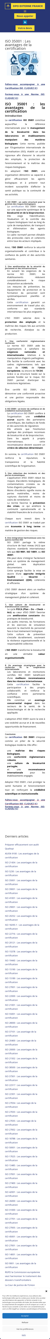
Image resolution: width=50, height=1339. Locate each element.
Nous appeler (25, 16)
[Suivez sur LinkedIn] (25, 22)
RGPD (24, 1335)
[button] (46, 1291)
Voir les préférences (25, 1329)
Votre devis (25, 28)
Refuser (25, 1322)
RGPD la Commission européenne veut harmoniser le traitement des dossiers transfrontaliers (23, 1276)
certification (15, 120)
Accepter (25, 1316)
